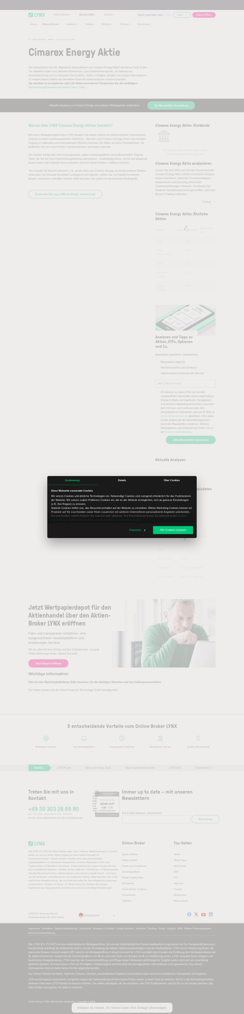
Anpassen (135, 530)
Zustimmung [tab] (72, 480)
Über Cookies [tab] (172, 480)
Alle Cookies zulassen (173, 530)
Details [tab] (122, 480)
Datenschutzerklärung (127, 519)
